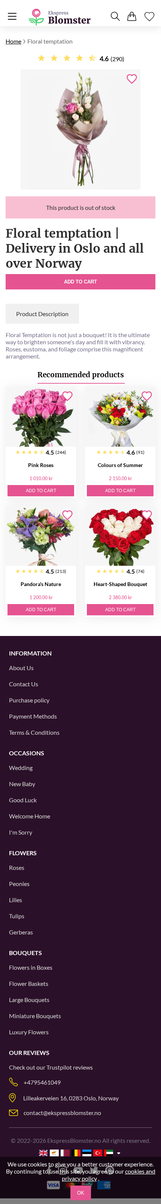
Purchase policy (29, 700)
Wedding (21, 767)
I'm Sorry (20, 832)
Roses (16, 867)
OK (80, 1193)
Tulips (16, 915)
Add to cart (80, 282)
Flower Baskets (28, 983)
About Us (21, 667)
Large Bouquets (29, 999)
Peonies (19, 883)
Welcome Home (29, 816)
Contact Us (23, 683)
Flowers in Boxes (30, 967)
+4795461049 (42, 1082)
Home (13, 41)
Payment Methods (33, 716)
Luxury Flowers (29, 1031)
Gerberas (21, 932)
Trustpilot (59, 1067)
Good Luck (23, 799)
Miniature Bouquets (35, 1015)
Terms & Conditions (34, 732)
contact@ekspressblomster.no (62, 1112)
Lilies (15, 899)
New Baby (22, 783)
